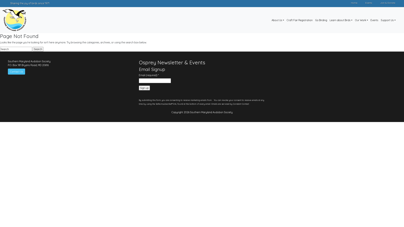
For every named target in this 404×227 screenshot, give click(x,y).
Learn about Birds (340, 20)
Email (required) (149, 75)
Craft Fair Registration (300, 20)
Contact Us (16, 71)
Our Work (360, 20)
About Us (277, 20)
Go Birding (321, 20)
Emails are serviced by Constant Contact (230, 104)
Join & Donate (387, 2)
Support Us (387, 20)
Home (354, 2)
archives (105, 42)
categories (93, 42)
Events (368, 2)
